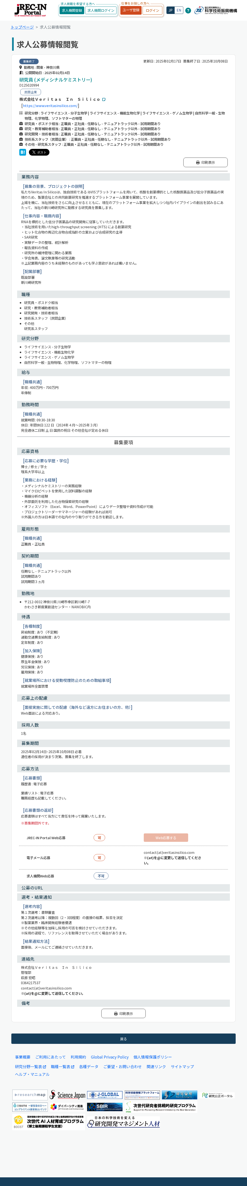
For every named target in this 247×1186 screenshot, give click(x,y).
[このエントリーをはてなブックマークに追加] (22, 152)
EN (179, 10)
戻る (123, 1038)
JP (170, 10)
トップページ (22, 27)
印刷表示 (208, 162)
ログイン (152, 10)
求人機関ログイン (100, 10)
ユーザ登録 (131, 9)
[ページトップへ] (236, 1175)
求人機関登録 (72, 10)
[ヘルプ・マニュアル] (188, 10)
